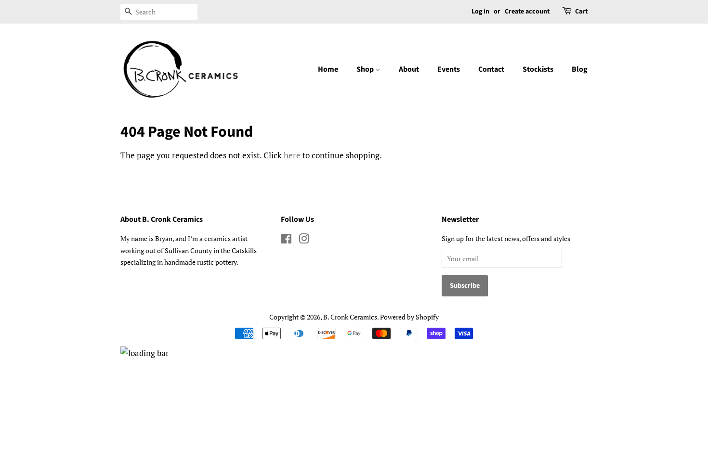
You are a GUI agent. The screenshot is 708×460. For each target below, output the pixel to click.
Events (448, 69)
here (292, 155)
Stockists (538, 69)
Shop (365, 69)
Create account (527, 11)
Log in (480, 11)
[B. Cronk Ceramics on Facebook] (286, 240)
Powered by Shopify (409, 316)
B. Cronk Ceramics (350, 316)
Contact (491, 69)
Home (328, 69)
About (409, 69)
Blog (580, 69)
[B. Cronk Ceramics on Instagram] (304, 240)
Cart (581, 11)
